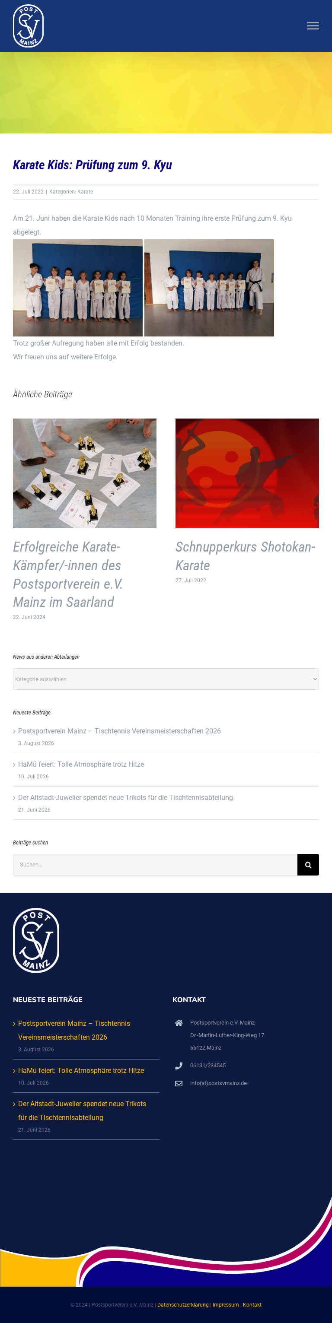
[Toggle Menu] (313, 25)
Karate (85, 192)
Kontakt (252, 1305)
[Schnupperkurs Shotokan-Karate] (247, 423)
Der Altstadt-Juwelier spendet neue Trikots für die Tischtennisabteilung (125, 797)
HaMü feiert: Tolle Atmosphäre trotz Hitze (81, 764)
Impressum (226, 1305)
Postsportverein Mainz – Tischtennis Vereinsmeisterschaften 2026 (119, 731)
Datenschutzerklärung (183, 1305)
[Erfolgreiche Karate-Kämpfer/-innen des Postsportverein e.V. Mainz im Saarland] (84, 423)
